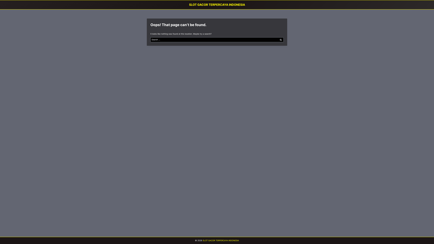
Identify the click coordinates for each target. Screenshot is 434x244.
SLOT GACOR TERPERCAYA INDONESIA (221, 240)
